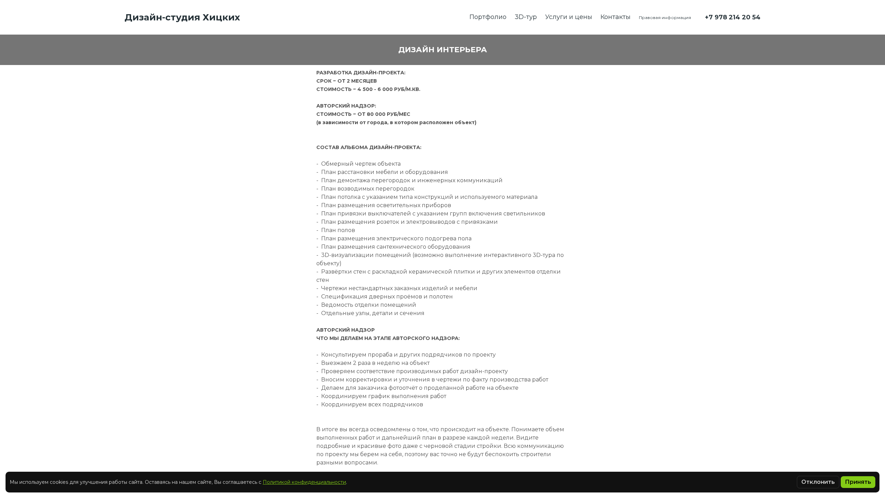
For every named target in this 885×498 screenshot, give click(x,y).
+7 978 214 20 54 (733, 17)
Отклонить (818, 482)
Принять (858, 482)
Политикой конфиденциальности (304, 482)
